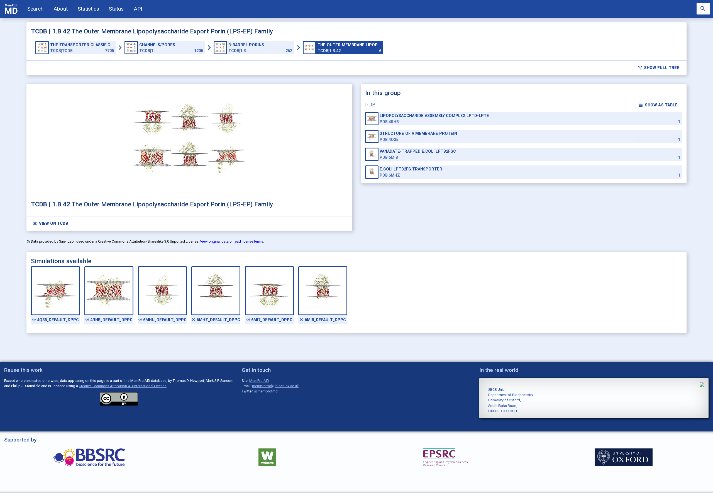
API (138, 9)
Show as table (658, 105)
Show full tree (659, 67)
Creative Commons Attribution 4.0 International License (123, 386)
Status (116, 9)
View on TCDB (50, 223)
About (60, 9)
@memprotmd (266, 391)
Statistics (88, 9)
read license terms (248, 241)
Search (35, 9)
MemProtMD (259, 381)
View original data (214, 241)
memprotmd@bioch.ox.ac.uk (275, 386)
